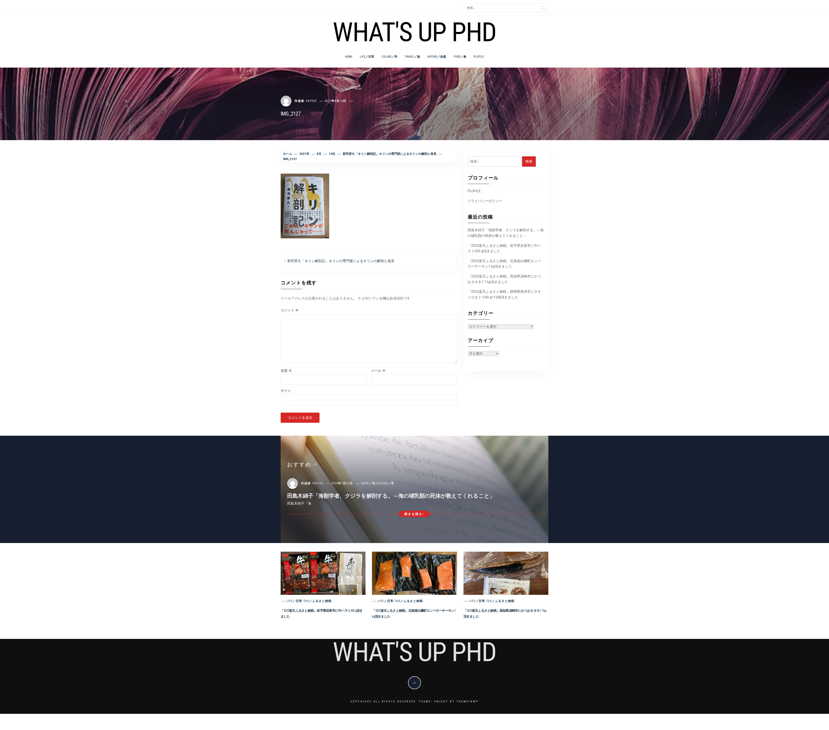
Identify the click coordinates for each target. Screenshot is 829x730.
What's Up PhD (414, 32)
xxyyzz (311, 101)
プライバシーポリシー (485, 201)
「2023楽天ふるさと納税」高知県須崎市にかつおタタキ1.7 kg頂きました (504, 279)
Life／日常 (367, 56)
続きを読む (413, 514)
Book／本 (368, 483)
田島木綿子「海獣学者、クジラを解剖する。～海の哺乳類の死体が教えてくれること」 (506, 233)
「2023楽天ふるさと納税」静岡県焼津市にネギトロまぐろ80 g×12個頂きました (504, 294)
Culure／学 (389, 56)
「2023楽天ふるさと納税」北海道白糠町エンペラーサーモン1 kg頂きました (504, 264)
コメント (290, 310)
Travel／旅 (412, 56)
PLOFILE (479, 56)
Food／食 (460, 56)
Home (349, 56)
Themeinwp (467, 701)
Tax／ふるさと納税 (318, 601)
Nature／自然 (436, 56)
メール (378, 371)
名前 (286, 371)
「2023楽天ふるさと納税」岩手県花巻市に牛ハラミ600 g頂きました (504, 248)
